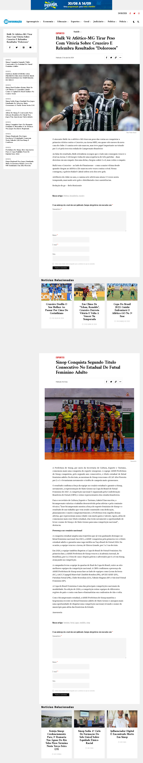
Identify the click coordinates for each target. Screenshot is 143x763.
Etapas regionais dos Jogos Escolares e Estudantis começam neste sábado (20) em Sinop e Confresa (18, 139)
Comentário (57, 209)
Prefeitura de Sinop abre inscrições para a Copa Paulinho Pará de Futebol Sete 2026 (20, 152)
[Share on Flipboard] (23, 47)
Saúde (77, 32)
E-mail (55, 245)
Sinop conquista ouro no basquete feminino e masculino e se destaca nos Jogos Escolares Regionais (19, 127)
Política (111, 22)
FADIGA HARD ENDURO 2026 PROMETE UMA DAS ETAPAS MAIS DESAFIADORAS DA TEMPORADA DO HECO (20, 77)
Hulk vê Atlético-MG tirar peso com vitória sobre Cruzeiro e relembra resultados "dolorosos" (19, 38)
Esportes (75, 22)
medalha (83, 600)
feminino (66, 600)
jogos (77, 600)
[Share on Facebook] (10, 47)
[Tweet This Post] (17, 47)
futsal (72, 600)
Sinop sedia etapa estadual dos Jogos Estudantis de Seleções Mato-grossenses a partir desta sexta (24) (20, 103)
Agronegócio (32, 22)
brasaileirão (74, 196)
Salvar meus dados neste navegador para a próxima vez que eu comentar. (75, 264)
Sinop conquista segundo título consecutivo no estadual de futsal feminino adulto (19, 64)
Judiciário (98, 22)
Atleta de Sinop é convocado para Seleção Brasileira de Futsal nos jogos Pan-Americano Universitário (19, 115)
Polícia (122, 22)
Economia (48, 22)
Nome (55, 235)
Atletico (66, 196)
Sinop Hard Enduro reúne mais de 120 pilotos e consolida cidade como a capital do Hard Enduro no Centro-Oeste (20, 91)
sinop (88, 600)
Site (54, 254)
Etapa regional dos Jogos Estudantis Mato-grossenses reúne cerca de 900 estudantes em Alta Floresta (20, 164)
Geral (86, 22)
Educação (62, 22)
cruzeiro (81, 196)
